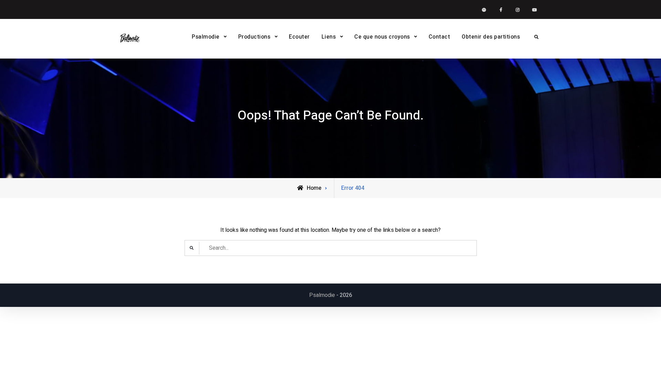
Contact (439, 37)
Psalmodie (206, 37)
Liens (329, 37)
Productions (254, 37)
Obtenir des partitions (491, 37)
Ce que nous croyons (382, 37)
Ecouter (299, 37)
